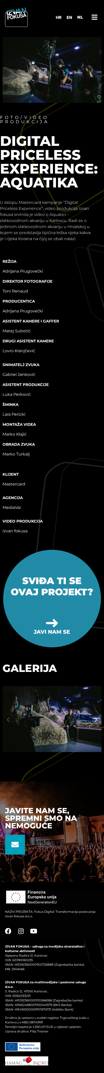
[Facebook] (8, 931)
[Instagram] (21, 931)
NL (80, 17)
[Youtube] (33, 931)
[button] (8, 720)
